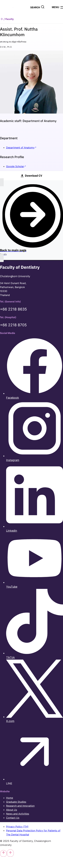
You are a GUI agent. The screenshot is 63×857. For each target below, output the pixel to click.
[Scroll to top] (3, 853)
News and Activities (17, 813)
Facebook (12, 397)
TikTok (10, 657)
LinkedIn (11, 530)
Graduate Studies (16, 801)
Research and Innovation (20, 805)
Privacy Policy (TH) (17, 826)
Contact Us (12, 817)
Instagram (12, 460)
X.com (10, 721)
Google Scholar (15, 166)
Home (9, 797)
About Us (11, 809)
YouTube (11, 586)
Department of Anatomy (20, 147)
